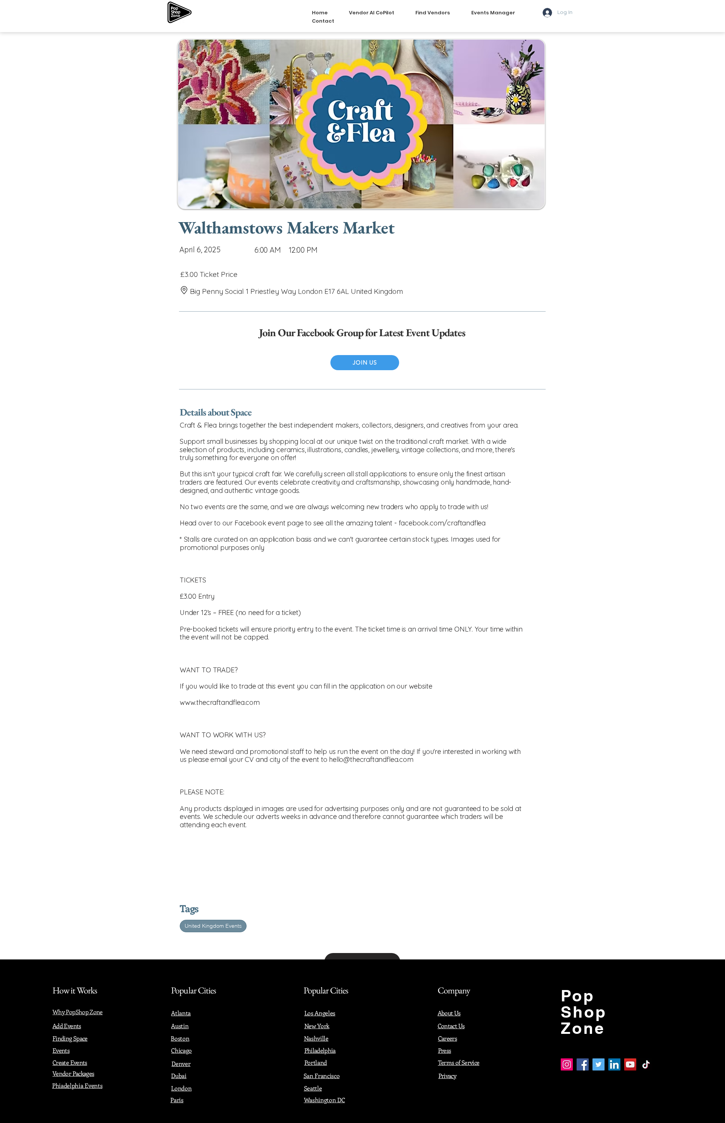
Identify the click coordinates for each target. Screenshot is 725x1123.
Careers (447, 1038)
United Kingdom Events (213, 925)
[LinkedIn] (614, 1064)
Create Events (69, 1062)
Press (444, 1050)
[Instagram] (567, 1064)
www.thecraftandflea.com (220, 702)
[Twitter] (598, 1064)
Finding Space (70, 1038)
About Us (449, 1013)
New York (316, 1026)
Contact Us (451, 1026)
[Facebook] (583, 1064)
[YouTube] (630, 1064)
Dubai (178, 1076)
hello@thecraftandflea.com (371, 759)
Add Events (66, 1026)
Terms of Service (459, 1062)
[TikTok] (646, 1064)
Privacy (447, 1076)
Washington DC (324, 1100)
